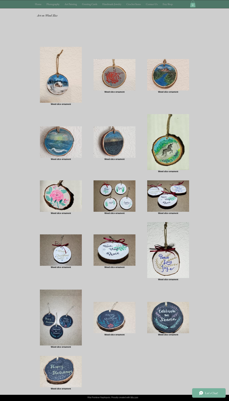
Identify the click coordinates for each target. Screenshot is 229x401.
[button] (53, 4)
